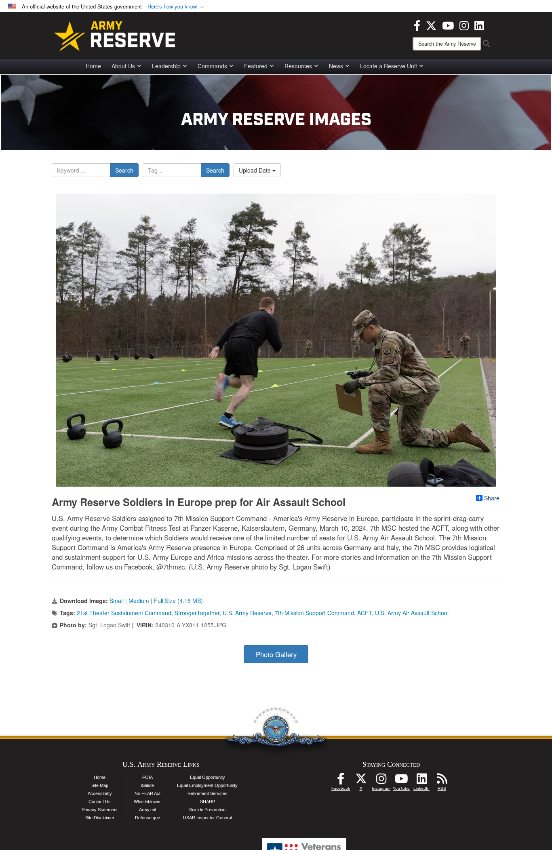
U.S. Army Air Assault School (412, 613)
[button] (176, 6)
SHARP (207, 801)
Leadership (166, 66)
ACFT (364, 613)
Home (93, 66)
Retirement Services (208, 793)
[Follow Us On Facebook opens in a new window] (341, 781)
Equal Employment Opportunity (207, 785)
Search (124, 170)
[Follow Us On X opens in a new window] (361, 781)
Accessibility (100, 793)
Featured (256, 66)
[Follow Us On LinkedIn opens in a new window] (421, 781)
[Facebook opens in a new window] (417, 25)
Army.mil (147, 809)
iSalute (147, 785)
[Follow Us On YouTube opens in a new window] (401, 781)
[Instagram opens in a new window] (464, 25)
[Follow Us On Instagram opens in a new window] (381, 781)
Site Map (99, 785)
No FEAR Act (147, 793)
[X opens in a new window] (431, 25)
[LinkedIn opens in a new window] (479, 25)
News (336, 66)
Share (491, 498)
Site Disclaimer (99, 817)
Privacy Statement (100, 809)
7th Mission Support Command (314, 613)
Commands (212, 66)
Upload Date (255, 170)
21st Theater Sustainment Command (124, 613)
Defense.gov (147, 817)
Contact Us (99, 801)
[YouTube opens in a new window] (448, 25)
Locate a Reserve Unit (388, 66)
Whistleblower (147, 801)
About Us (123, 66)
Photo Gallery (276, 654)
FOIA (147, 777)
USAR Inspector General (207, 817)
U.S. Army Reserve (247, 613)
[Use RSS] (442, 781)
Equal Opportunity (207, 777)
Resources (298, 66)
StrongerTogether (197, 613)
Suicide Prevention (207, 809)
